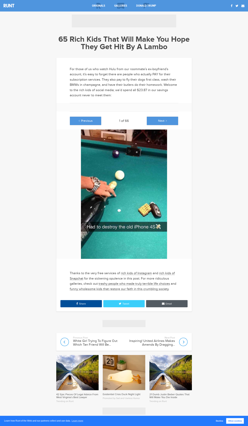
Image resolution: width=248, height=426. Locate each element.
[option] (124, 194)
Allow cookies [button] (235, 421)
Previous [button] (87, 121)
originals (98, 5)
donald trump (146, 5)
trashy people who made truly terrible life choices (134, 284)
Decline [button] (219, 421)
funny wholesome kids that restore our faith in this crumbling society (119, 289)
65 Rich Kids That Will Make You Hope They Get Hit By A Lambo (124, 43)
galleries (120, 5)
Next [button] (161, 121)
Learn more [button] (77, 421)
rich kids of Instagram (136, 273)
